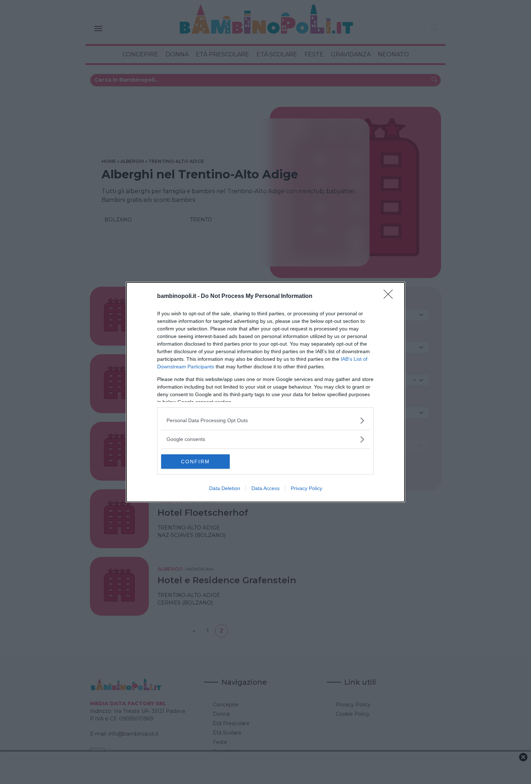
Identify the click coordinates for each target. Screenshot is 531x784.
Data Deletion (224, 488)
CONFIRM (195, 461)
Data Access (265, 488)
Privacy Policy (306, 488)
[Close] (390, 296)
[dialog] (265, 392)
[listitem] (265, 420)
